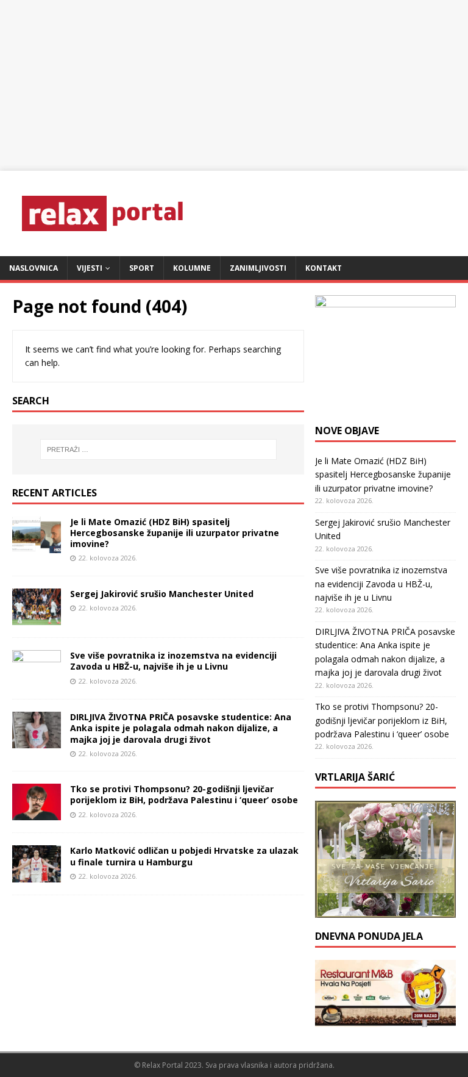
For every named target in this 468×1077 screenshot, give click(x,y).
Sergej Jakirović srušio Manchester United (162, 593)
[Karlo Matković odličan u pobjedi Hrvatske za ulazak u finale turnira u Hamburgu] (36, 875)
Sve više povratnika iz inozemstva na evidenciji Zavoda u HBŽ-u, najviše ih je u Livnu (173, 660)
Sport (141, 268)
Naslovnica (33, 268)
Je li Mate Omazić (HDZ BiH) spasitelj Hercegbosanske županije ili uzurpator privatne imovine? (174, 532)
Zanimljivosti (258, 268)
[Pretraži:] (158, 449)
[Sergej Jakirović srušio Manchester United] (36, 618)
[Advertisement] (234, 85)
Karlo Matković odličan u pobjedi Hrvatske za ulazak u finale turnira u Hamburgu (184, 856)
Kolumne (192, 268)
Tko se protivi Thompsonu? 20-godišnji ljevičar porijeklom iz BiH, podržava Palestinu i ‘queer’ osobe (184, 794)
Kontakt (323, 268)
